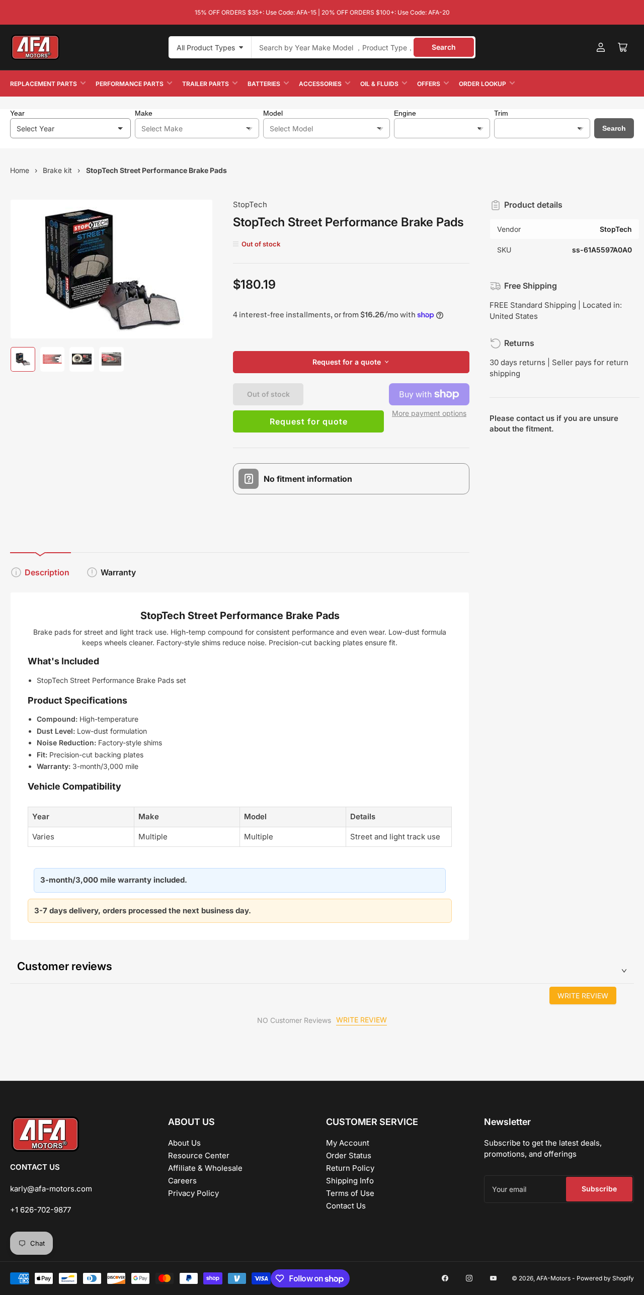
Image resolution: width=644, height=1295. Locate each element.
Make (143, 113)
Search (444, 47)
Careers (182, 1180)
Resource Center (198, 1155)
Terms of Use (350, 1193)
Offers (428, 84)
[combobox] (363, 47)
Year (17, 113)
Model (273, 113)
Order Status (348, 1155)
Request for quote (309, 421)
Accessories (320, 84)
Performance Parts (130, 84)
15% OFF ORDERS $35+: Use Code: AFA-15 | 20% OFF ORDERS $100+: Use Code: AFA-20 (322, 12)
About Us (184, 1143)
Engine (405, 113)
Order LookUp (482, 84)
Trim (501, 113)
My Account (347, 1143)
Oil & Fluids (379, 84)
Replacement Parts (43, 84)
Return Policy (350, 1168)
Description (47, 572)
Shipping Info (350, 1180)
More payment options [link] (429, 413)
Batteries (264, 84)
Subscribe (599, 1188)
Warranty (118, 572)
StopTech (250, 204)
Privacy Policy (193, 1193)
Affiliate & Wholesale (205, 1168)
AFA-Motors (553, 1278)
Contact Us (346, 1206)
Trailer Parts (205, 84)
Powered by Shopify (605, 1278)
